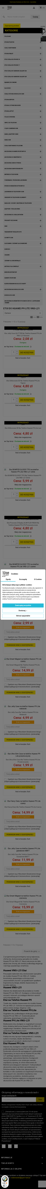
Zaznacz (23, 313)
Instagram (10, 1146)
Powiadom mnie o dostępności (20, 645)
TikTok (16, 1146)
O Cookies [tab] (38, 579)
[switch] (5, 1185)
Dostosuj (22, 610)
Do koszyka (26, 352)
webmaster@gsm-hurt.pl (20, 1178)
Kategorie (11, 30)
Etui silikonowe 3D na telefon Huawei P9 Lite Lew (23, 428)
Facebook (3, 1146)
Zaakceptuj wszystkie (23, 605)
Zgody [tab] (8, 579)
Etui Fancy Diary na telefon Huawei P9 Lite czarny (23, 807)
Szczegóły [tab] (23, 579)
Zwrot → (3, 1173)
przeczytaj (35, 639)
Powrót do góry (32, 951)
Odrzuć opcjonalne (23, 616)
